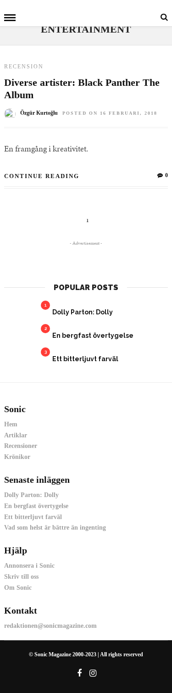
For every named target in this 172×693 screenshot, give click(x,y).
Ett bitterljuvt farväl (85, 359)
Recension (24, 66)
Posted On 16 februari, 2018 (109, 113)
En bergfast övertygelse (92, 335)
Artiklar (15, 435)
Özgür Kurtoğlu (39, 113)
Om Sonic (18, 587)
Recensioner (20, 445)
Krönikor (17, 456)
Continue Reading (41, 176)
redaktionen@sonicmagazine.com (50, 625)
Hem (10, 424)
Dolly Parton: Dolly (82, 312)
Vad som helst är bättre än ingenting (55, 527)
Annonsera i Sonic (29, 565)
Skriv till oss (21, 576)
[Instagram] (92, 673)
